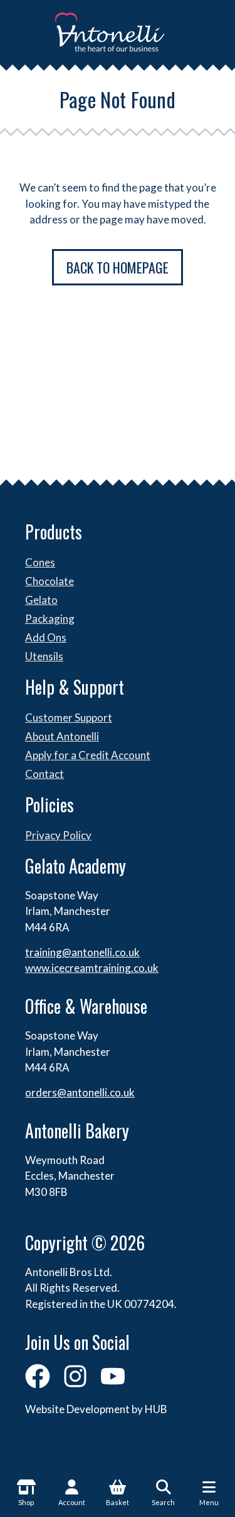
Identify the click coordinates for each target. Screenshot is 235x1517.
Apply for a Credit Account (87, 755)
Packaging (50, 618)
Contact (44, 773)
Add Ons (45, 637)
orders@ (45, 1092)
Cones (40, 562)
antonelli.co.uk (100, 1092)
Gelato (41, 599)
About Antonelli (62, 736)
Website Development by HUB (96, 1409)
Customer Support (68, 717)
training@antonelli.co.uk (82, 952)
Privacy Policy (58, 835)
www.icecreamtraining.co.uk (92, 967)
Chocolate (49, 581)
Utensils (44, 656)
